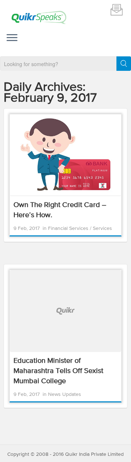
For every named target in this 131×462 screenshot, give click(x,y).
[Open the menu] (12, 38)
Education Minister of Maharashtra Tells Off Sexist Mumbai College (58, 371)
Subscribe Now (116, 9)
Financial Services (69, 228)
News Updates (64, 394)
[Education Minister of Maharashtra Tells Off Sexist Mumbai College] (65, 311)
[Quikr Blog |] (39, 17)
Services (102, 228)
